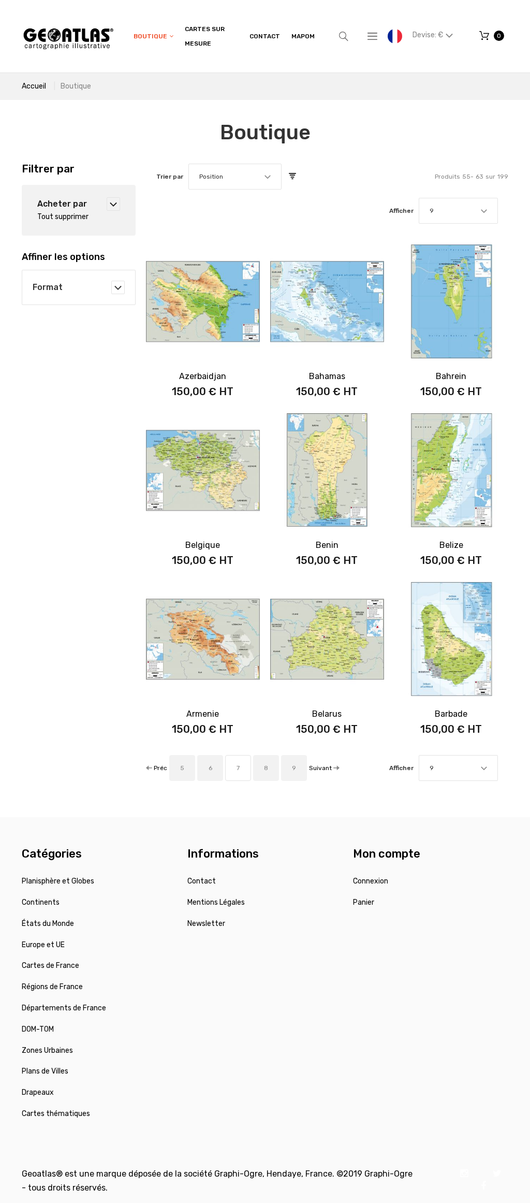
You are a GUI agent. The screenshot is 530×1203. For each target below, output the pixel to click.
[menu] (224, 36)
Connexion (370, 881)
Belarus (327, 714)
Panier (363, 902)
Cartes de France (50, 965)
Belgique (202, 545)
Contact (201, 881)
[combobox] (235, 177)
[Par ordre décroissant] (292, 176)
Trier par (169, 176)
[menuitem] (153, 36)
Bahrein (451, 376)
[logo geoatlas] (68, 36)
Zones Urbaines (47, 1050)
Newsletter (206, 923)
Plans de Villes (45, 1071)
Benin (327, 545)
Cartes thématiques (56, 1113)
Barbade (451, 714)
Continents (41, 902)
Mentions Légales (216, 902)
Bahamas (327, 376)
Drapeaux (38, 1092)
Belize (451, 545)
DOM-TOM (38, 1029)
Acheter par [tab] (62, 204)
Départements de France (64, 1008)
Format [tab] (48, 287)
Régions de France (52, 986)
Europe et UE (43, 944)
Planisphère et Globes (58, 881)
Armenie (202, 714)
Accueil (34, 86)
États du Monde (48, 923)
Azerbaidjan (202, 376)
